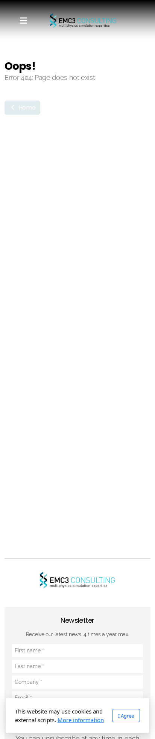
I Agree (126, 715)
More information (81, 720)
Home (26, 107)
